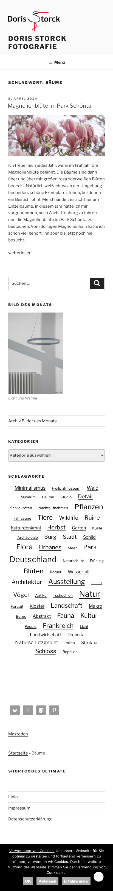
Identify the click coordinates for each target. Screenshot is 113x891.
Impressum (19, 808)
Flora (24, 547)
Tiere (45, 517)
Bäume (48, 497)
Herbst (56, 527)
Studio (66, 497)
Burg (50, 537)
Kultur (88, 615)
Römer (55, 572)
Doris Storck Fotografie (37, 43)
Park (90, 547)
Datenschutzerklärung (30, 819)
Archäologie (27, 537)
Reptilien (70, 652)
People (30, 626)
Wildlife (68, 517)
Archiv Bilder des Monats (32, 421)
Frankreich (58, 625)
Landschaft (67, 605)
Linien (96, 582)
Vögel (21, 594)
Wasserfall (78, 571)
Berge (21, 616)
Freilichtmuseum (66, 488)
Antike (41, 595)
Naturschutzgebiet (36, 642)
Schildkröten (21, 508)
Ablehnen (47, 881)
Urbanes (50, 547)
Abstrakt (42, 616)
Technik (75, 634)
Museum (28, 497)
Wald (92, 488)
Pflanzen (88, 506)
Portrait (17, 606)
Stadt (70, 537)
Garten (79, 528)
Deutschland (33, 559)
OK (28, 881)
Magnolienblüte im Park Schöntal (50, 105)
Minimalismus (30, 488)
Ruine (92, 517)
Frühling (97, 561)
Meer (72, 548)
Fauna (65, 615)
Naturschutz (73, 561)
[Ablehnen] (106, 867)
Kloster (37, 606)
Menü (59, 62)
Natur (89, 594)
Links (13, 797)
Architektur (27, 581)
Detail (85, 496)
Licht (84, 626)
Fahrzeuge (22, 518)
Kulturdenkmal (26, 528)
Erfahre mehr (76, 881)
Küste (97, 528)
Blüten (34, 571)
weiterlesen (20, 252)
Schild (89, 537)
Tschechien (63, 595)
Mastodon (18, 734)
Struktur (89, 642)
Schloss (45, 651)
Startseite (18, 753)
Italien (69, 643)
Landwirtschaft (45, 634)
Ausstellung (66, 582)
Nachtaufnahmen (53, 508)
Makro (95, 606)
